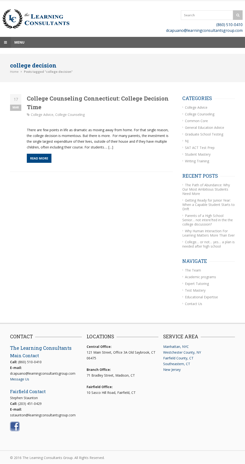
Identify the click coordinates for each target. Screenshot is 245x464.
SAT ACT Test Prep (200, 147)
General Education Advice (204, 127)
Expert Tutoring (197, 283)
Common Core (196, 121)
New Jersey (172, 369)
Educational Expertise (201, 297)
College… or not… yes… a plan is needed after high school (208, 244)
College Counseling (70, 114)
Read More (39, 158)
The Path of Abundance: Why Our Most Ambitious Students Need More (206, 189)
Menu (18, 42)
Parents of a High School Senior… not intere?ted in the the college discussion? (207, 219)
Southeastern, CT (176, 364)
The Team (193, 270)
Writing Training (197, 161)
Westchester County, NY (182, 352)
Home (14, 71)
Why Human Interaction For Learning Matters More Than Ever (208, 233)
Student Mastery (198, 154)
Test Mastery (195, 290)
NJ (187, 141)
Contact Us (193, 303)
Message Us (19, 379)
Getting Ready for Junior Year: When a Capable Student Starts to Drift (208, 204)
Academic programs (200, 277)
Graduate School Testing (204, 134)
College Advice (42, 114)
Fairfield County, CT (178, 358)
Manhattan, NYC (176, 346)
